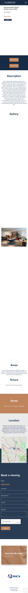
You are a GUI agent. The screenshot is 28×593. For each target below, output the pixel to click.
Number (3, 502)
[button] (14, 448)
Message (3, 509)
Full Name (4, 488)
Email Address (5, 495)
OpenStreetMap (19, 462)
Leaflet (13, 462)
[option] (14, 237)
